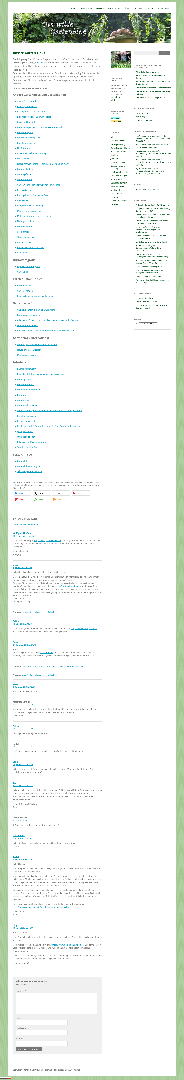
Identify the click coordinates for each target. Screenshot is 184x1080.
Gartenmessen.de (25, 400)
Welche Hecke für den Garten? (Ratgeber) (153, 205)
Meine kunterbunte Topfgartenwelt (34, 216)
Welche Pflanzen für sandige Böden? (151, 97)
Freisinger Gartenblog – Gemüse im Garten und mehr (43, 164)
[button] (22, 493)
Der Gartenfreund (25, 384)
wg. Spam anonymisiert (145, 136)
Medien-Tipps (116, 179)
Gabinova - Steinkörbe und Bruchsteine (36, 310)
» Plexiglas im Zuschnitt (157, 8)
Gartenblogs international (146, 302)
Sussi (15, 684)
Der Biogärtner (24, 379)
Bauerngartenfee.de (27, 106)
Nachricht (21, 991)
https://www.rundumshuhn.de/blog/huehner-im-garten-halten (41, 907)
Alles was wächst (117, 141)
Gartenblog (19, 835)
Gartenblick (22, 272)
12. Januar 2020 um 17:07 (23, 765)
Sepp (15, 762)
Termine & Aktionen (119, 201)
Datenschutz (86, 8)
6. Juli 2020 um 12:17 (21, 820)
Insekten (114, 155)
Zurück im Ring (142, 113)
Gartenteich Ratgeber (27, 405)
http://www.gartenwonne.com (47, 540)
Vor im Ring (140, 117)
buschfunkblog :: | (26, 122)
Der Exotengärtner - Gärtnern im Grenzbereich (39, 127)
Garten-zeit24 (46, 652)
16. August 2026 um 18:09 (23, 928)
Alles (112, 137)
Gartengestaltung (118, 144)
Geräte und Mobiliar (119, 151)
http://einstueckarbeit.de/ (67, 586)
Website (19, 1039)
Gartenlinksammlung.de (28, 466)
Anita (15, 642)
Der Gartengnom (25, 132)
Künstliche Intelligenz (119, 176)
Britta (16, 621)
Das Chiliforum (24, 285)
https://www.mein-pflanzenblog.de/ (68, 945)
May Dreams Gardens (27, 355)
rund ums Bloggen (118, 190)
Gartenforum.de (25, 291)
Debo (15, 565)
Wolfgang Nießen (22, 533)
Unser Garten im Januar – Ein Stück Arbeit (39, 612)
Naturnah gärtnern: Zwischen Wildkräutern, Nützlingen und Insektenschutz (148, 229)
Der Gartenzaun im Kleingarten (149, 267)
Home (73, 8)
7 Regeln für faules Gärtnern (147, 72)
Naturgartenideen (25, 221)
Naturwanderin (24, 226)
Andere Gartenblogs (144, 298)
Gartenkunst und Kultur (120, 148)
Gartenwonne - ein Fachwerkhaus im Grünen (39, 185)
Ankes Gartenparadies (28, 101)
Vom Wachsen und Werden (30, 247)
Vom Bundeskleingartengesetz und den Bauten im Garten (153, 153)
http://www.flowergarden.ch (84, 628)
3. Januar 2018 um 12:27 (22, 568)
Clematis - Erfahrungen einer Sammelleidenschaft (41, 374)
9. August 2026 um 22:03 (22, 860)
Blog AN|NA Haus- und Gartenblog (34, 117)
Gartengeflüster (24, 174)
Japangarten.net (25, 431)
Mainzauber (23, 200)
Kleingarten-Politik (118, 162)
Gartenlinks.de (24, 461)
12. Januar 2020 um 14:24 (23, 729)
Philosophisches (117, 186)
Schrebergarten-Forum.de (29, 471)
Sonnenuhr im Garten (27, 325)
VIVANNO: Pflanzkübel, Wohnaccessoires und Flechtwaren (45, 330)
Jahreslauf (115, 159)
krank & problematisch (120, 172)
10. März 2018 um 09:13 (22, 624)
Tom (15, 783)
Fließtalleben (23, 158)
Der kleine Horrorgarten (29, 137)
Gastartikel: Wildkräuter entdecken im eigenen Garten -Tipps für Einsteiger (153, 138)
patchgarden (23, 232)
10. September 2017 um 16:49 (24, 536)
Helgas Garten (24, 190)
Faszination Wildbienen (28, 389)
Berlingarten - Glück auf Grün (31, 111)
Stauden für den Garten (28, 447)
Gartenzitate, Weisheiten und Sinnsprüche (153, 88)
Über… (128, 8)
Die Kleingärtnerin (26, 143)
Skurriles (114, 197)
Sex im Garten (116, 193)
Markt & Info (114, 8)
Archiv (136, 324)
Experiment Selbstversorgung (31, 153)
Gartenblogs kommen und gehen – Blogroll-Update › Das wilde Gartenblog (53, 666)
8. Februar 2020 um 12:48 (23, 786)
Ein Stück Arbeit (24, 148)
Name (18, 1018)
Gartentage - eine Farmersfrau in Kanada (37, 344)
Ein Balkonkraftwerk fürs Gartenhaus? (151, 242)
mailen (39, 62)
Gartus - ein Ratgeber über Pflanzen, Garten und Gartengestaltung (49, 410)
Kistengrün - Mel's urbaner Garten (33, 195)
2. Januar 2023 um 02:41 (22, 838)
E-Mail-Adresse (22, 1028)
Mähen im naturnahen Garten (148, 276)
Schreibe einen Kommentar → (27, 525)
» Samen (138, 8)
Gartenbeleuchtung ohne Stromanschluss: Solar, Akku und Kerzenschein (149, 248)
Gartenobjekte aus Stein (28, 315)
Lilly (15, 925)
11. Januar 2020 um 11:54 (23, 705)
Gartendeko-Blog (25, 169)
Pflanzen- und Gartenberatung (32, 442)
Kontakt (100, 8)
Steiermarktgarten (26, 237)
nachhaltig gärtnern (119, 183)
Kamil (16, 856)
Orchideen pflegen (26, 437)
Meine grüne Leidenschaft (29, 211)
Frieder (17, 726)
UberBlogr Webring (144, 120)
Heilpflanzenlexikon (27, 416)
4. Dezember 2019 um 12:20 (24, 687)
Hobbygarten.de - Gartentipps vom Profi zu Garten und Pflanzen (48, 426)
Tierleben (114, 204)
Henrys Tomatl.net (26, 421)
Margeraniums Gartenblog (30, 205)
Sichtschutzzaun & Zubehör (147, 189)
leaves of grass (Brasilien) (29, 350)
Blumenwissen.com (26, 369)
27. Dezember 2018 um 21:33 (24, 645)
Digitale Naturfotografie (28, 266)
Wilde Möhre (23, 252)
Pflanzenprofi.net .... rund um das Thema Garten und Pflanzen (47, 320)
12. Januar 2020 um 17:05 (23, 747)
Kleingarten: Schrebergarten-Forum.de (36, 296)
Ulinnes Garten (24, 242)
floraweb (21, 395)
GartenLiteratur (24, 179)
